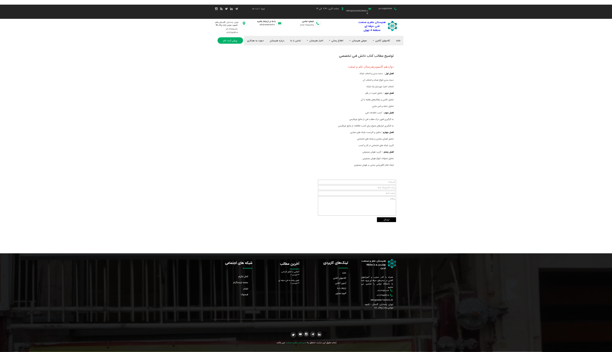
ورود (263, 8)
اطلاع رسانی (337, 41)
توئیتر (245, 288)
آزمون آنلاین (340, 283)
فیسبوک (244, 294)
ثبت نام (255, 8)
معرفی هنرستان (359, 41)
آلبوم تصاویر (340, 293)
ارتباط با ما (341, 288)
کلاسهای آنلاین (382, 41)
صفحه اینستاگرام (240, 282)
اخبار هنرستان (316, 41)
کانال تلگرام (243, 276)
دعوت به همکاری (255, 41)
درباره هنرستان (277, 41)
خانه (398, 41)
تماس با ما (295, 41)
